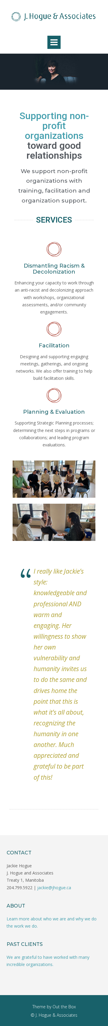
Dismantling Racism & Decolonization (54, 268)
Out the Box (64, 1007)
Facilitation (54, 345)
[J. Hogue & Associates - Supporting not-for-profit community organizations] (54, 16)
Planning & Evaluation (54, 412)
